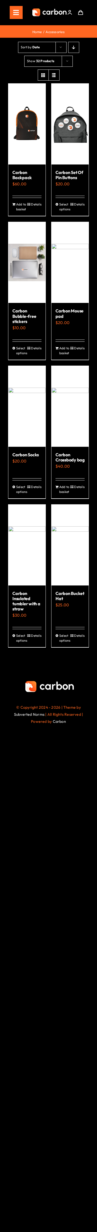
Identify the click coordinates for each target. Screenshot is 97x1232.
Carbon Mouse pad (70, 313)
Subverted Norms (29, 714)
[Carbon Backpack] (27, 124)
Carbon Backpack (22, 175)
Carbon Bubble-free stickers (24, 316)
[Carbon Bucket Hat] (70, 545)
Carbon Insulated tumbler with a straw (26, 601)
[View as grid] (43, 75)
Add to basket (21, 206)
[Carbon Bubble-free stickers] (27, 262)
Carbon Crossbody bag (70, 457)
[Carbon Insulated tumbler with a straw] (27, 545)
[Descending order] (73, 47)
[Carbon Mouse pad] (70, 262)
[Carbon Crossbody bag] (70, 406)
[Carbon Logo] (49, 9)
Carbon (59, 721)
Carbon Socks (25, 454)
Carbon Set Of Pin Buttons (69, 175)
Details (36, 204)
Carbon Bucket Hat (70, 596)
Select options (64, 206)
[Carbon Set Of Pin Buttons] (70, 124)
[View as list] (54, 75)
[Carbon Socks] (27, 406)
